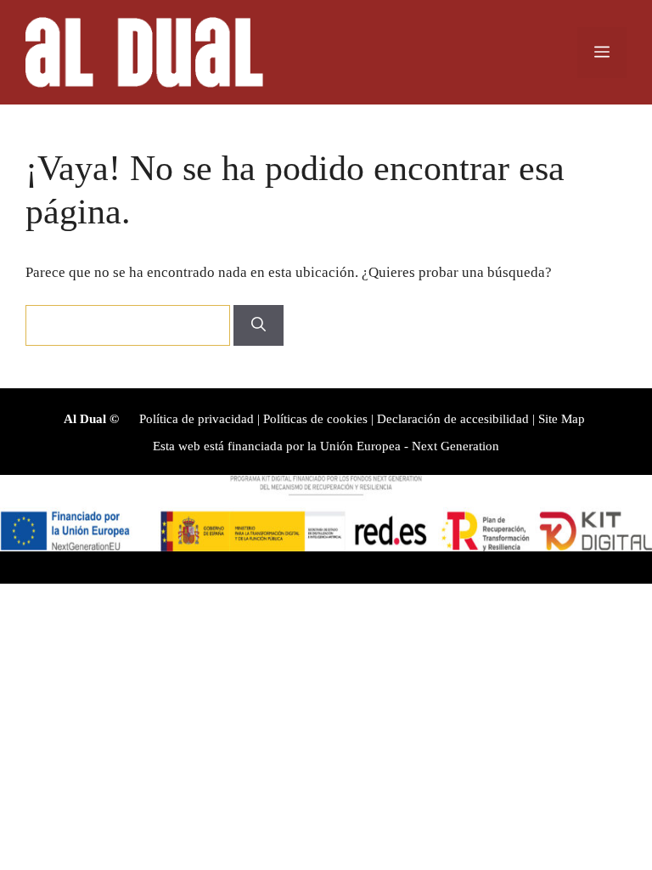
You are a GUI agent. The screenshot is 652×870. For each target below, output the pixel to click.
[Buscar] (258, 325)
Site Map (561, 419)
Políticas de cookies (315, 419)
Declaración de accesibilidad (453, 419)
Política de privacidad (196, 419)
